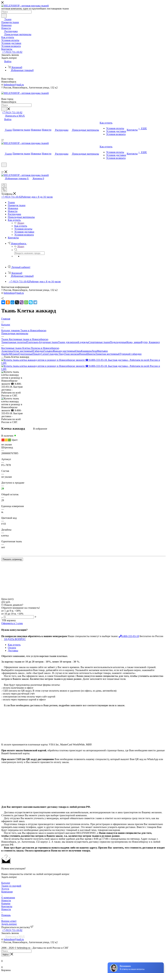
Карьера (5, 903)
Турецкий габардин (131, 354)
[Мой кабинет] (2, 169)
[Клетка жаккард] (83, 363)
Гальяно (48, 351)
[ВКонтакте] (3, 302)
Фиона (82, 354)
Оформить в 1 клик (12, 623)
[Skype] (31, 302)
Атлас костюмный (23, 351)
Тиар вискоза (71, 354)
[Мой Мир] (12, 302)
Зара (78, 351)
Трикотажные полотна (13, 342)
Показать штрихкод (12, 559)
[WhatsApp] (26, 302)
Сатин (44, 354)
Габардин (38, 351)
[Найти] (4, 16)
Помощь (6, 915)
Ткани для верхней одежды (73, 342)
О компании (8, 897)
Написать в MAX (15, 115)
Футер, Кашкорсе (150, 342)
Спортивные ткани (99, 342)
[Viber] (21, 302)
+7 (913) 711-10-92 (12, 52)
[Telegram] (35, 302)
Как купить (20, 225)
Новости (6, 900)
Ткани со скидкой (11, 885)
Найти (5, 954)
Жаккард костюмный (64, 351)
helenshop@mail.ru (14, 84)
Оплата (12, 647)
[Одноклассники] (8, 302)
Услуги (5, 888)
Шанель (90, 354)
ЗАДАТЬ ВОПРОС (15, 639)
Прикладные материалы (14, 333)
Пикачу (37, 354)
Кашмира (86, 351)
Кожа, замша (134, 342)
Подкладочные (118, 342)
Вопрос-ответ (8, 921)
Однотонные (25, 354)
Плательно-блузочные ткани (42, 342)
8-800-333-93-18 (130, 636)
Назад (21, 223)
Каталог (5, 882)
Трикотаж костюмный (107, 354)
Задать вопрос (9, 924)
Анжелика (7, 351)
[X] (17, 302)
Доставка (13, 650)
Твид (61, 354)
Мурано (13, 354)
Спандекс (53, 354)
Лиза (94, 351)
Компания (7, 891)
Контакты (6, 906)
